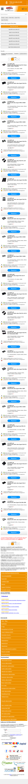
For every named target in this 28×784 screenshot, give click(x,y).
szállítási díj (20, 539)
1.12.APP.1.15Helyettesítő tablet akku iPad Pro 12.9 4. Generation (17, 313)
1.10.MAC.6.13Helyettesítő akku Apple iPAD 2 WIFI (16, 388)
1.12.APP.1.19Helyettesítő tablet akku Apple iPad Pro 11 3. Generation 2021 (16, 332)
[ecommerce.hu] (14, 759)
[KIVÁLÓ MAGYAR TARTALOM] (19, 765)
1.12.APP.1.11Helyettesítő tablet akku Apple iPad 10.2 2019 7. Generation (17, 294)
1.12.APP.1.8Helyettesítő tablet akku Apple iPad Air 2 (17, 519)
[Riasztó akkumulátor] (14, 699)
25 (3, 54)
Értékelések (5, 596)
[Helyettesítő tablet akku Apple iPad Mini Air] (4, 370)
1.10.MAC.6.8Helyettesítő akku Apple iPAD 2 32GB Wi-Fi (16, 406)
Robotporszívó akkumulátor (8, 688)
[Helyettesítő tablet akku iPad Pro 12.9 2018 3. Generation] (4, 162)
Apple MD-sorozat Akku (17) (14, 29)
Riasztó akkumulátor (6, 701)
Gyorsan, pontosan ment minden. (9, 609)
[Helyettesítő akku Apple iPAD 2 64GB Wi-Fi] (4, 104)
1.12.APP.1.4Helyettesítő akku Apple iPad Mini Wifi (16, 502)
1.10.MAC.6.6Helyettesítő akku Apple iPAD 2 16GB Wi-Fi (16, 122)
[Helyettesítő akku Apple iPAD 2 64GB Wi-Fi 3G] (4, 238)
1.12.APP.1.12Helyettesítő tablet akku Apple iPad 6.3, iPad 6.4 (17, 444)
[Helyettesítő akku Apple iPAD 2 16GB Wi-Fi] (4, 123)
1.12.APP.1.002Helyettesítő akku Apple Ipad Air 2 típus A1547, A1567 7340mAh (17, 65)
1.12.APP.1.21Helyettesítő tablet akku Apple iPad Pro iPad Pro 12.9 (16, 199)
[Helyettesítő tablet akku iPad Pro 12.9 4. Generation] (4, 314)
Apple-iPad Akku (4, 20)
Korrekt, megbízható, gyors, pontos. (10, 612)
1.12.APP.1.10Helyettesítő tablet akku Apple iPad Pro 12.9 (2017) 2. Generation (16, 141)
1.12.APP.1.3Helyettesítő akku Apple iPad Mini (15, 351)
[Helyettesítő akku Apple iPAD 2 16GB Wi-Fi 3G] (4, 257)
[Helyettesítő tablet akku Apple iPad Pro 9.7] (4, 84)
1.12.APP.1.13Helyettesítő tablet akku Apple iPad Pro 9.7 (16, 83)
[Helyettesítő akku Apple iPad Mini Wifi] (4, 504)
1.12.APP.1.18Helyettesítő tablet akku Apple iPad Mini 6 (17, 180)
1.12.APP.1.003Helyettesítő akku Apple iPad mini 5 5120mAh (16, 275)
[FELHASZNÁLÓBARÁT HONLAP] (7, 765)
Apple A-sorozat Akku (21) (14, 32)
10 (2, 54)
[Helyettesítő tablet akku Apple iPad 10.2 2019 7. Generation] (4, 295)
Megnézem (14, 78)
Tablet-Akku (11, 17)
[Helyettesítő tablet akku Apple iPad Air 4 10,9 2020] (4, 465)
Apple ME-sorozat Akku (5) (14, 35)
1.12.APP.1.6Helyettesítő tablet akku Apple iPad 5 (16, 218)
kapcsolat (7, 570)
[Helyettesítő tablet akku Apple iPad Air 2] (4, 521)
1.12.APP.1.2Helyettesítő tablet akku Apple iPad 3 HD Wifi (16, 483)
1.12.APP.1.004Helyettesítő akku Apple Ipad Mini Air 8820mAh (16, 426)
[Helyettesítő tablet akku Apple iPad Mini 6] (4, 181)
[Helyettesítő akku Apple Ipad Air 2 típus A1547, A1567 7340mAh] (4, 66)
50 (4, 54)
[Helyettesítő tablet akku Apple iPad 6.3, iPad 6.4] (4, 445)
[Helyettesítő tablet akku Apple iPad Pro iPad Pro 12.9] (4, 200)
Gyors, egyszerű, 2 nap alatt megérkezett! (11, 603)
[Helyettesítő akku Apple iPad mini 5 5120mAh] (4, 277)
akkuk (10, 774)
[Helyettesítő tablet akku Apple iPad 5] (4, 220)
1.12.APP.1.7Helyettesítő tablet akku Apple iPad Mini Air (17, 369)
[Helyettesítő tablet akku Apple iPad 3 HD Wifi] (4, 484)
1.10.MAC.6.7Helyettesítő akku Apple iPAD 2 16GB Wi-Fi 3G (16, 256)
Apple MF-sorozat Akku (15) (14, 38)
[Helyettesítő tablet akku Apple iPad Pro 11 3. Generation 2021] (4, 334)
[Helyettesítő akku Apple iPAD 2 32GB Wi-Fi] (4, 408)
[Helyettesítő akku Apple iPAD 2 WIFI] (4, 390)
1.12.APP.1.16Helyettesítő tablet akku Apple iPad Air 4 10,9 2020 (17, 463)
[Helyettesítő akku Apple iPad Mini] (4, 353)
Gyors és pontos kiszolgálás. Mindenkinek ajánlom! (13, 600)
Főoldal (2, 17)
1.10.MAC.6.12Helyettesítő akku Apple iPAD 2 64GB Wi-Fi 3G (16, 237)
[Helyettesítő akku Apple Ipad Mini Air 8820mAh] (4, 427)
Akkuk (7, 17)
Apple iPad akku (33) (14, 26)
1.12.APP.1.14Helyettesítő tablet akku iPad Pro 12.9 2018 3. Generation (16, 160)
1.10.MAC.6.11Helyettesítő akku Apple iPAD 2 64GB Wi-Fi (16, 102)
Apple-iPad (17, 17)
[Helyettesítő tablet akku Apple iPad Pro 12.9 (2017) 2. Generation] (4, 142)
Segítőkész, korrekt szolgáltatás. (10, 606)
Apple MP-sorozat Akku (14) (14, 41)
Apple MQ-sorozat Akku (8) (14, 44)
